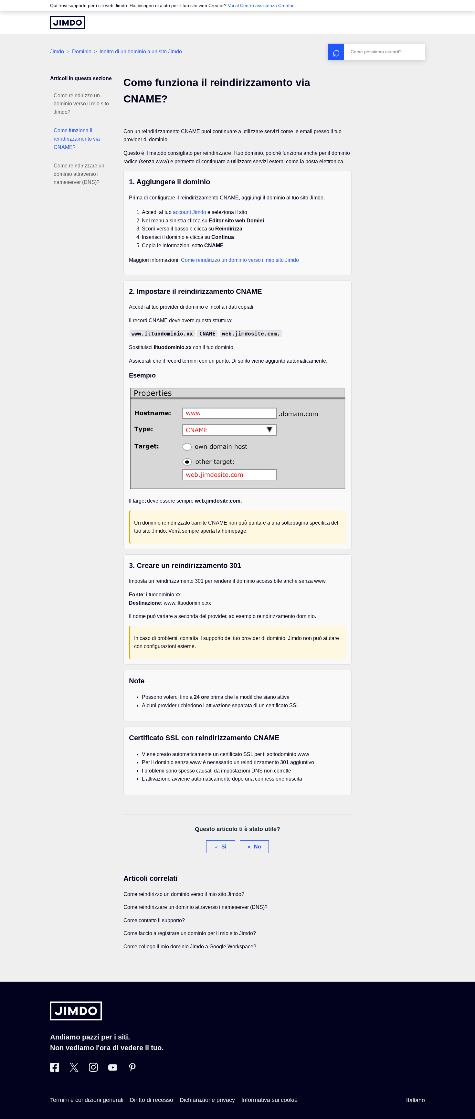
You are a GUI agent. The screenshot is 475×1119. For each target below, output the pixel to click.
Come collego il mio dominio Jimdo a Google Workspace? (189, 946)
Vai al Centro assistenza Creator (261, 5)
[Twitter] (74, 1070)
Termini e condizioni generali (86, 1100)
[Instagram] (93, 1070)
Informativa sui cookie (269, 1100)
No (257, 846)
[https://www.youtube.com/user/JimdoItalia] (112, 1070)
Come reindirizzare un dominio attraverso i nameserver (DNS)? (79, 174)
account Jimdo (189, 212)
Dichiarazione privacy (207, 1100)
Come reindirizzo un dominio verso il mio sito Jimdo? (81, 104)
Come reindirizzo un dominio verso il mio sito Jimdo (240, 260)
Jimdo (57, 51)
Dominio (81, 51)
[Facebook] (54, 1070)
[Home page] (67, 22)
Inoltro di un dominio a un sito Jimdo (141, 51)
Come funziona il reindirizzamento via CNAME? (77, 139)
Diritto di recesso (151, 1100)
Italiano (415, 1100)
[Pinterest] (132, 1070)
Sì (223, 846)
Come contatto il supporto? (154, 920)
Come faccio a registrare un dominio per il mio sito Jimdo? (189, 933)
